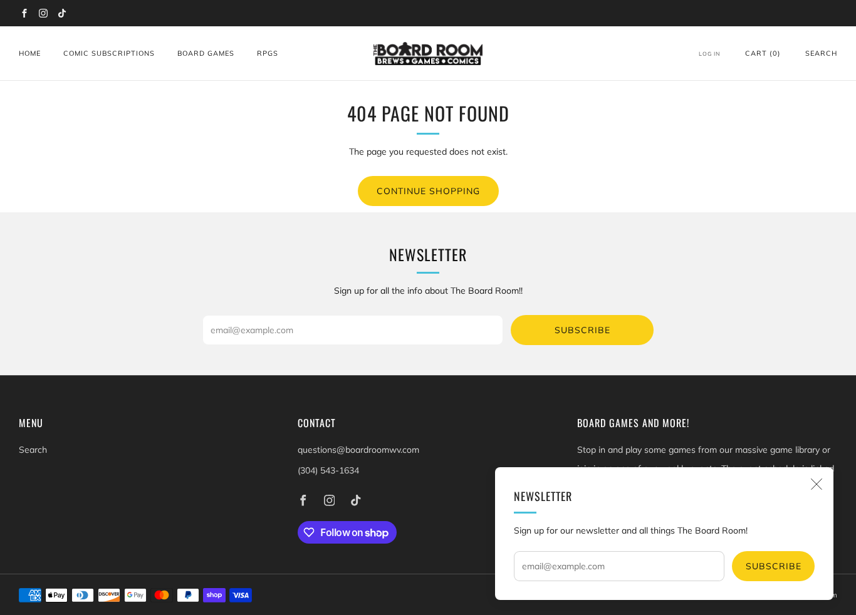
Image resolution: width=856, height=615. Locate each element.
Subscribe (773, 566)
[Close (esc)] (816, 484)
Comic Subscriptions (109, 53)
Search (821, 53)
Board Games (205, 53)
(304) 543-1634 (328, 470)
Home (30, 53)
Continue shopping (428, 191)
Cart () (763, 53)
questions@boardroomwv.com (358, 449)
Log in (710, 53)
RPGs (267, 53)
